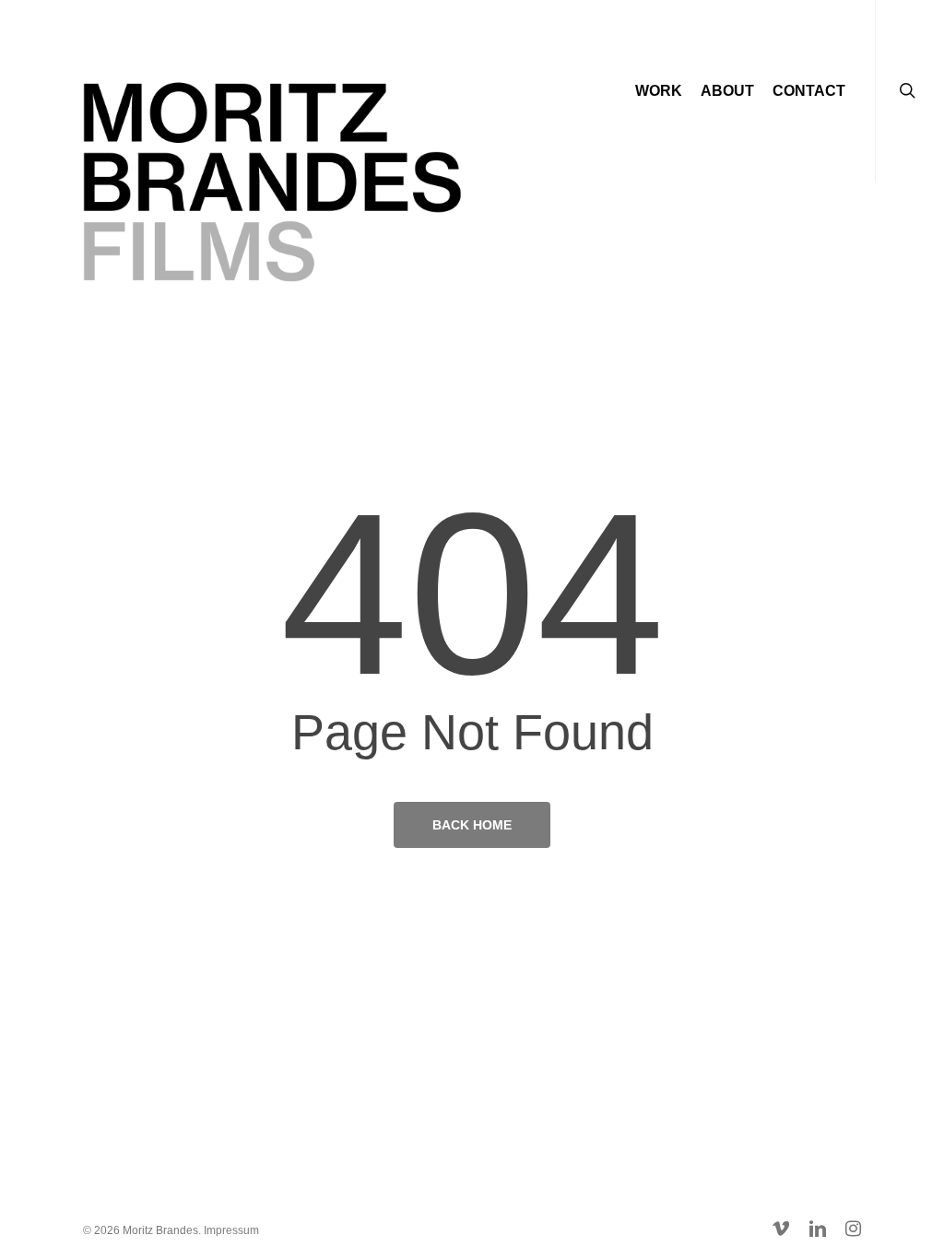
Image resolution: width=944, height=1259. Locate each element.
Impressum (231, 1230)
